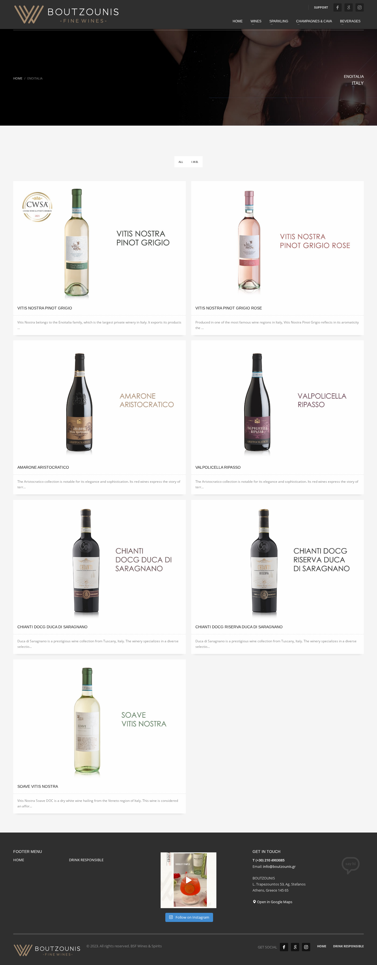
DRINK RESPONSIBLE (86, 859)
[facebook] (337, 7)
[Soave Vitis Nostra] (99, 719)
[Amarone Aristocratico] (99, 400)
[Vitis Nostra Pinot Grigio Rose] (277, 241)
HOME (18, 859)
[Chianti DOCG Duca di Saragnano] (99, 560)
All (181, 162)
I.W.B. (194, 162)
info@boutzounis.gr (279, 866)
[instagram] (359, 7)
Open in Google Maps (274, 901)
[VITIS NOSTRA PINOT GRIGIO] (99, 241)
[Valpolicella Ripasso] (277, 400)
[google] (348, 7)
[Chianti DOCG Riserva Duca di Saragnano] (277, 560)
